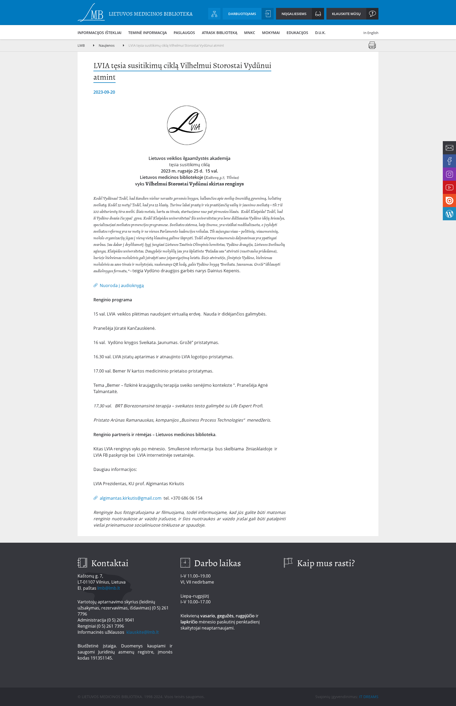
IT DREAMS (368, 696)
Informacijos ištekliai (99, 32)
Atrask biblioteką (219, 32)
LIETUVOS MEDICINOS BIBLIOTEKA (151, 13)
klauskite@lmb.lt (143, 632)
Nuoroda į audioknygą (122, 285)
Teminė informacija (147, 32)
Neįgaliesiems (294, 13)
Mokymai (271, 32)
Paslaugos (184, 32)
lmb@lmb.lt (108, 588)
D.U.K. (320, 32)
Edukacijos (297, 32)
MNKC (249, 32)
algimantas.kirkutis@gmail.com (131, 497)
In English (370, 32)
